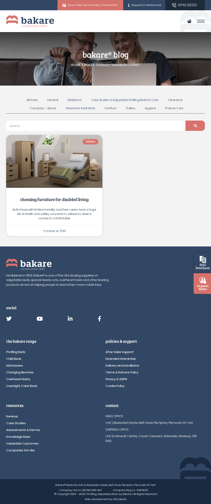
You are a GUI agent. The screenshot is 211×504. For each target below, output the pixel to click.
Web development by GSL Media (105, 499)
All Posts (32, 100)
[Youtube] (40, 319)
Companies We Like (20, 450)
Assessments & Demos (23, 430)
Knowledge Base (18, 436)
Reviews (12, 416)
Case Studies (16, 423)
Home (76, 65)
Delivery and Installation (122, 365)
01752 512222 (187, 5)
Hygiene (150, 108)
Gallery (130, 108)
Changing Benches (19, 372)
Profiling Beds (15, 352)
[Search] (195, 126)
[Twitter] (9, 319)
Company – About (43, 108)
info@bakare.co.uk (119, 454)
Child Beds (13, 359)
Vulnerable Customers (22, 443)
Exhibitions (75, 100)
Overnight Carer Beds (21, 386)
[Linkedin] (70, 319)
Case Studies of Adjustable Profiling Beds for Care (124, 100)
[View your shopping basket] (190, 21)
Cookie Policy (115, 386)
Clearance (175, 100)
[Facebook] (99, 319)
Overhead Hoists (18, 379)
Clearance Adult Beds (80, 108)
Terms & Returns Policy (122, 372)
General (52, 100)
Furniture (110, 108)
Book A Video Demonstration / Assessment (92, 5)
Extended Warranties (121, 359)
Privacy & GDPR (116, 379)
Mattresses (14, 365)
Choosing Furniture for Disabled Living (54, 199)
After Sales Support (120, 352)
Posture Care (174, 108)
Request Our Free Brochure (146, 5)
